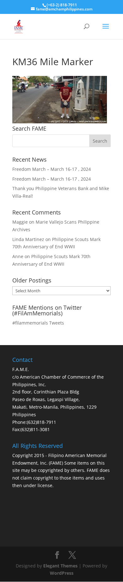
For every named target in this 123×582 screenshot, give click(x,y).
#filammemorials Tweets (38, 323)
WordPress (61, 573)
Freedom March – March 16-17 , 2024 (51, 169)
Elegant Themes (60, 566)
